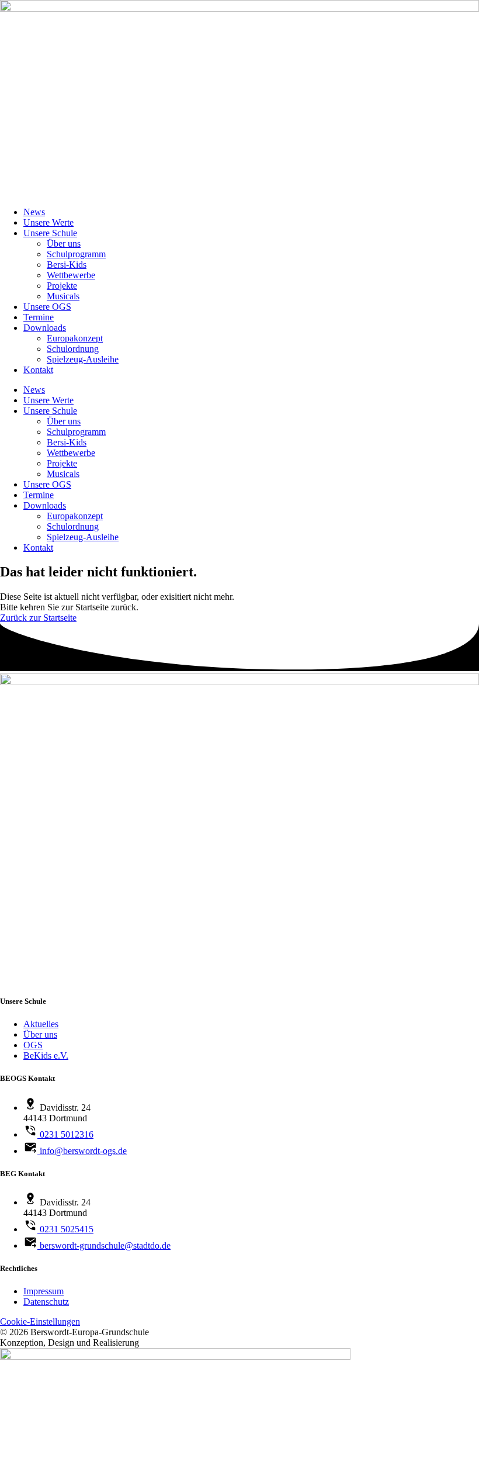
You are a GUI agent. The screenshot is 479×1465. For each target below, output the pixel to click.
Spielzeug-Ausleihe (83, 359)
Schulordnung (73, 349)
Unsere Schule (50, 233)
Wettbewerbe (71, 275)
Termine (38, 317)
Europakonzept (75, 338)
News (34, 212)
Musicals (63, 296)
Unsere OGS (47, 307)
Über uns (64, 243)
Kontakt (38, 370)
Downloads (44, 328)
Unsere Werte (48, 222)
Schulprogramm (76, 254)
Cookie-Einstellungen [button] (40, 1321)
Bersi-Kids (66, 264)
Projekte (62, 286)
